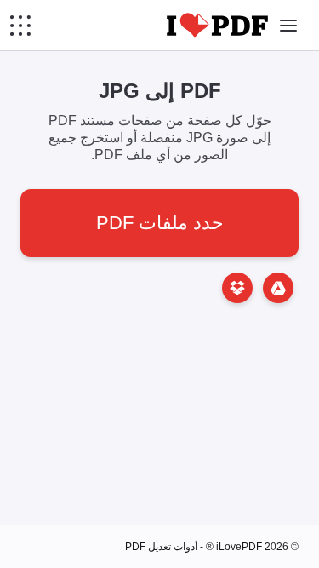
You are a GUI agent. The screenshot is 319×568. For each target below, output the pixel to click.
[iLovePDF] (217, 25)
